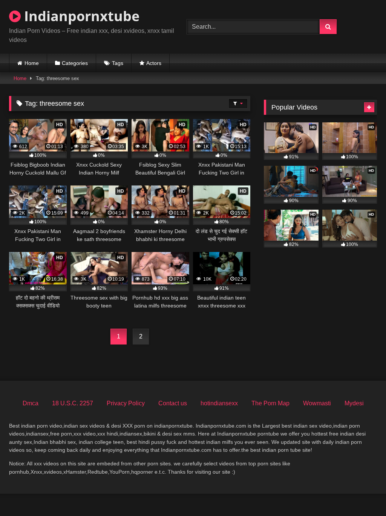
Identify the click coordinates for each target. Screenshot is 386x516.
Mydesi (354, 403)
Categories (75, 63)
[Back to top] (362, 493)
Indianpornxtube (80, 16)
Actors (153, 63)
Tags (117, 63)
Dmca (30, 403)
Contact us (172, 403)
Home (32, 63)
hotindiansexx (219, 403)
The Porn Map (270, 403)
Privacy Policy (126, 403)
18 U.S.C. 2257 (72, 403)
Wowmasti (317, 403)
